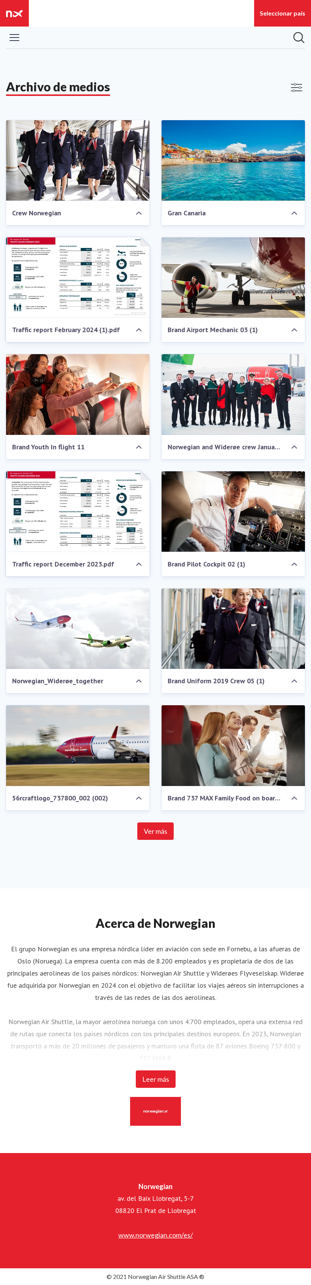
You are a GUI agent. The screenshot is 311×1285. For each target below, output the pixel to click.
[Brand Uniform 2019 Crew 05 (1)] (233, 628)
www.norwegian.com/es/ (155, 1235)
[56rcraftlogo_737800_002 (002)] (77, 745)
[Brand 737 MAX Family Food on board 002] (233, 745)
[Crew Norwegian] (77, 160)
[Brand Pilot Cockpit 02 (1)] (233, 511)
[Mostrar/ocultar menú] (14, 37)
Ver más (155, 831)
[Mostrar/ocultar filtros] (296, 87)
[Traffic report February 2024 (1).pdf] (77, 277)
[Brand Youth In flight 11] (77, 394)
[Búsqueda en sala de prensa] (299, 37)
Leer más (155, 1079)
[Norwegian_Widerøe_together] (77, 628)
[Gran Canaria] (233, 160)
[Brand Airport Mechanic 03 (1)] (233, 277)
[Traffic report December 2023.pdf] (77, 511)
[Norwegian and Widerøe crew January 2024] (233, 394)
